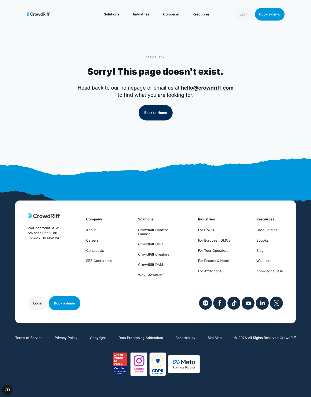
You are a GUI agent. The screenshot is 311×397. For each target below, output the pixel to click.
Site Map (215, 338)
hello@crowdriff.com (207, 88)
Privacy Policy (66, 338)
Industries (141, 14)
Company (171, 14)
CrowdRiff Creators (153, 254)
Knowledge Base (269, 271)
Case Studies (266, 230)
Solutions (111, 14)
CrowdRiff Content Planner (153, 232)
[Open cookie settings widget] (7, 390)
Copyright (98, 338)
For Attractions (209, 271)
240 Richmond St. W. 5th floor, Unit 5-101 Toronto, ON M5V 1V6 (44, 233)
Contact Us (95, 250)
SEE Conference (99, 261)
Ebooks (262, 240)
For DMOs (206, 230)
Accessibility (185, 338)
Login (244, 14)
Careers (92, 240)
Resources (201, 14)
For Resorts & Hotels (214, 261)
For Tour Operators (213, 250)
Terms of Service (28, 338)
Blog (260, 250)
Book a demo (269, 14)
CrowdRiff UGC (150, 244)
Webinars (263, 261)
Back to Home (155, 113)
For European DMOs (214, 240)
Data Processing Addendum (140, 338)
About (91, 230)
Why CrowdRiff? (151, 275)
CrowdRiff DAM (150, 265)
